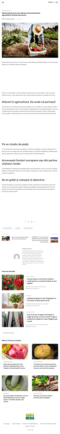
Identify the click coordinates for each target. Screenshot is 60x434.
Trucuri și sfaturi (6, 10)
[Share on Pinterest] (31, 222)
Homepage (6, 423)
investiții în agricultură (47, 168)
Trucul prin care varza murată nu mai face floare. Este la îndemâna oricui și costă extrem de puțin (45, 366)
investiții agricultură (28, 228)
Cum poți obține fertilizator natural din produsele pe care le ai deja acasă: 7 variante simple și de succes (15, 399)
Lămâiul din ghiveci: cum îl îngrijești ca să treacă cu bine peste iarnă (41, 299)
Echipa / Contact (30, 426)
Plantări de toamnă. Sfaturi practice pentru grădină (43, 397)
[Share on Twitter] (28, 222)
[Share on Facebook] (25, 222)
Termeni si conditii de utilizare (48, 423)
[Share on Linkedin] (34, 222)
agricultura (17, 228)
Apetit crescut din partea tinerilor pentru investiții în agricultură (20, 238)
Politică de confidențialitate (30, 423)
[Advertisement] (30, 79)
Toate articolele (16, 423)
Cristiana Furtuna (10, 19)
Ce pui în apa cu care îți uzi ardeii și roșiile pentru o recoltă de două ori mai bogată (42, 281)
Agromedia (28, 295)
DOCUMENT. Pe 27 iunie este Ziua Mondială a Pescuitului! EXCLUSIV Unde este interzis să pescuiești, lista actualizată (40, 239)
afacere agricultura (7, 228)
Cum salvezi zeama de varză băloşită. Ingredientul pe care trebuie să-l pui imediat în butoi (14, 366)
